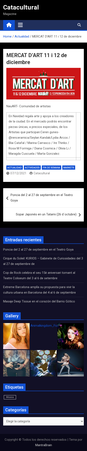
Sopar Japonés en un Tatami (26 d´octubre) (46, 214)
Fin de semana (51, 167)
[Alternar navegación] (20, 25)
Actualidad (14, 167)
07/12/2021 (18, 173)
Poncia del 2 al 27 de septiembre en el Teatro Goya (42, 197)
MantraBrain (43, 445)
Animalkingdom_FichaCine (48, 326)
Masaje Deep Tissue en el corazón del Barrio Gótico (39, 301)
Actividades (32, 167)
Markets (68, 167)
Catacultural (21, 7)
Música (10, 397)
